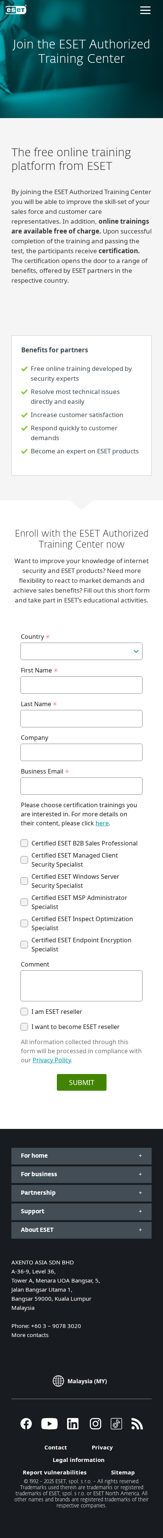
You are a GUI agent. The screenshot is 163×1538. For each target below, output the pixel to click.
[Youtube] (49, 1427)
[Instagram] (95, 1427)
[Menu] (145, 9)
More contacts (30, 1335)
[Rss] (137, 1427)
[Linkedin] (72, 1427)
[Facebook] (26, 1427)
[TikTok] (116, 1427)
